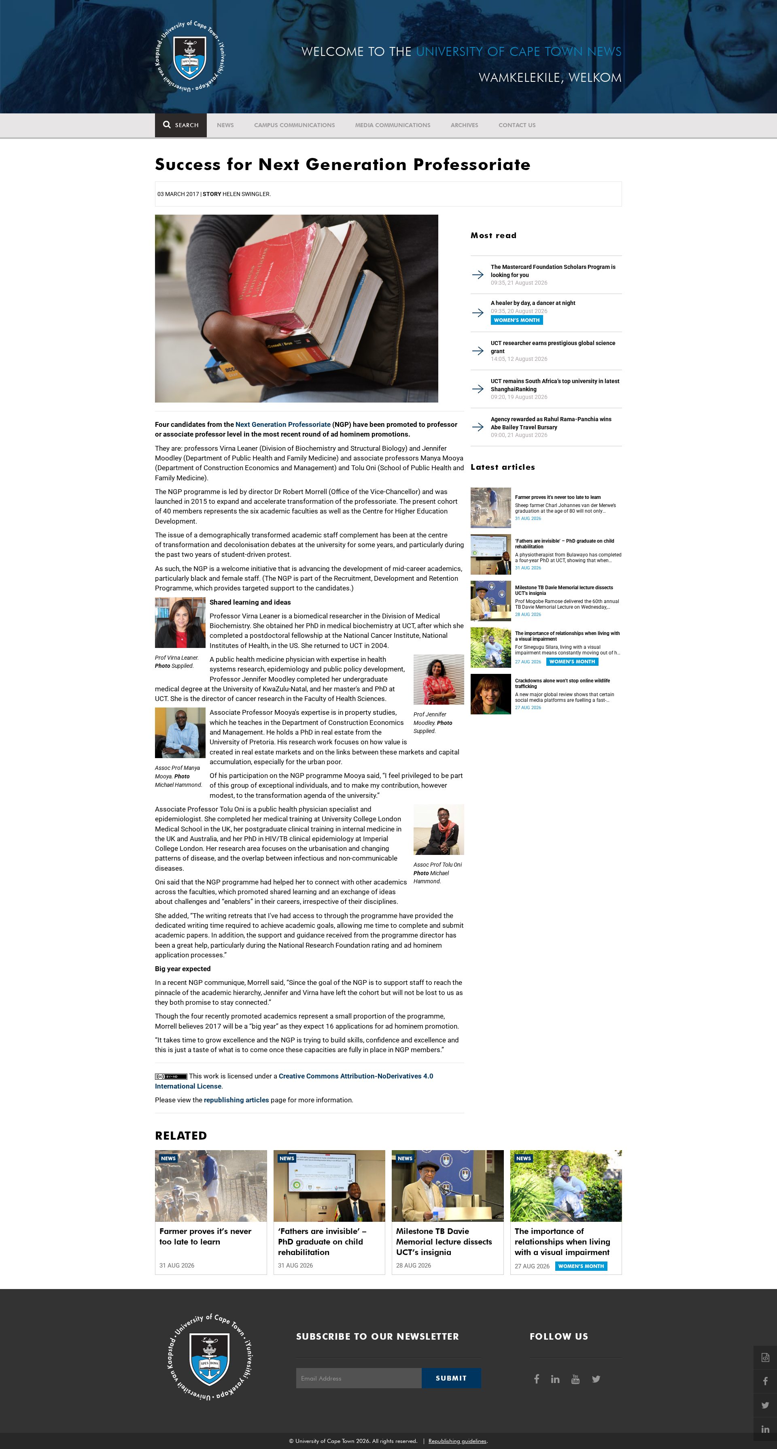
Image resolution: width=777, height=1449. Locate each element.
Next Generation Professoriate (283, 424)
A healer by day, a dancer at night (533, 303)
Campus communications (294, 125)
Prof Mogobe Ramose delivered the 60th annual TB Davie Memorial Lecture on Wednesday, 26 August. (567, 604)
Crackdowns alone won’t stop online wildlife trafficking (562, 683)
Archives (464, 125)
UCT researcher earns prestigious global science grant (553, 347)
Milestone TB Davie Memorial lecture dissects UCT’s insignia (564, 590)
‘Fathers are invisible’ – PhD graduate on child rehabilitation (564, 544)
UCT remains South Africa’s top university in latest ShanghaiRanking (555, 385)
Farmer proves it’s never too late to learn (558, 497)
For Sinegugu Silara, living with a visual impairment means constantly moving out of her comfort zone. (568, 650)
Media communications (393, 125)
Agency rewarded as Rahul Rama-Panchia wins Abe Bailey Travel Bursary (551, 423)
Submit (451, 1378)
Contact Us (517, 125)
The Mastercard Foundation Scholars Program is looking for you (553, 271)
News (225, 125)
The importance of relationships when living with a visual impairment (567, 636)
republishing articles (236, 1100)
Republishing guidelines (457, 1441)
